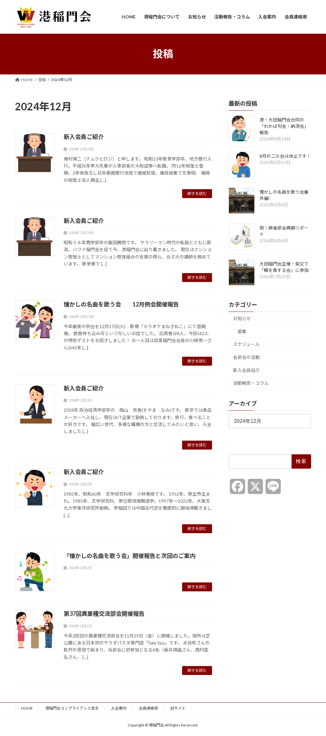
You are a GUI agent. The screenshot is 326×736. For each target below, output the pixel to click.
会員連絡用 (148, 708)
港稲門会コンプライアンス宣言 (72, 708)
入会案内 (118, 708)
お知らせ (242, 318)
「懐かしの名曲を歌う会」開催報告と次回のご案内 (129, 555)
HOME (27, 708)
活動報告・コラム (251, 383)
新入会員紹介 (246, 370)
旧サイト (178, 708)
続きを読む (197, 193)
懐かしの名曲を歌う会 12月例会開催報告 (121, 304)
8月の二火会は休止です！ (285, 156)
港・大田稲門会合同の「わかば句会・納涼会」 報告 (283, 126)
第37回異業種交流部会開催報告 (104, 613)
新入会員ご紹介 (84, 136)
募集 (241, 331)
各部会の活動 (246, 357)
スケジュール (246, 344)
